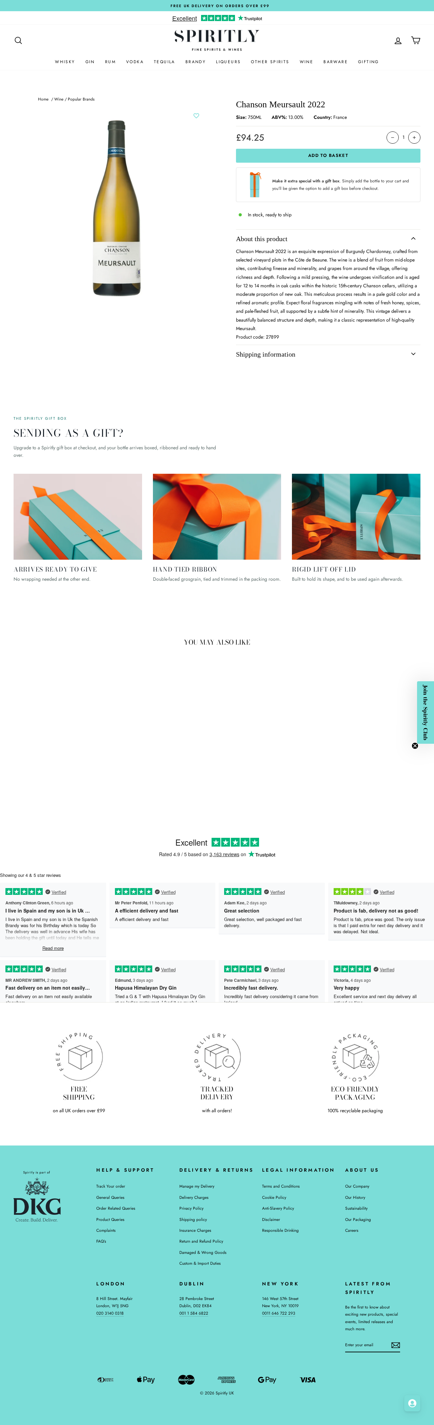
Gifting (368, 62)
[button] (425, 712)
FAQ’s (101, 1241)
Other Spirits (270, 62)
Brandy (195, 62)
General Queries (110, 1197)
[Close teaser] (415, 745)
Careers (351, 1230)
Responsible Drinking (280, 1230)
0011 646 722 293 (278, 1313)
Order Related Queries (115, 1208)
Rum (110, 62)
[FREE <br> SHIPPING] (79, 1056)
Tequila (164, 62)
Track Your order (110, 1186)
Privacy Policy (191, 1208)
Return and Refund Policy (201, 1241)
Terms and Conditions (281, 1186)
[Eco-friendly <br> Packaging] (355, 1056)
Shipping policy (193, 1219)
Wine (307, 62)
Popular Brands (81, 99)
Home (43, 99)
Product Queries (110, 1219)
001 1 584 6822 (193, 1313)
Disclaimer (271, 1219)
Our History (355, 1197)
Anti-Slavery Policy (278, 1208)
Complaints (106, 1230)
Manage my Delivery (196, 1186)
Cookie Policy (274, 1197)
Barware (335, 62)
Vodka (135, 62)
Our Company (357, 1186)
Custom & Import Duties (200, 1263)
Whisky (65, 62)
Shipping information (265, 354)
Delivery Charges (194, 1197)
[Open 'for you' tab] (412, 1403)
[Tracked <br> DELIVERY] (217, 1056)
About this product (262, 238)
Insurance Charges (195, 1230)
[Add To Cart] (99, 754)
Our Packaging (358, 1219)
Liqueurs (228, 62)
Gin (90, 62)
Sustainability (356, 1208)
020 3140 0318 (110, 1313)
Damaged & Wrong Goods (202, 1252)
